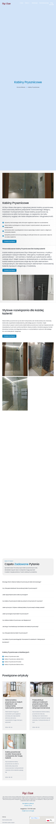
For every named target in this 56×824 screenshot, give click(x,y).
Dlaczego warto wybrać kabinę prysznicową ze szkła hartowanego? (21, 582)
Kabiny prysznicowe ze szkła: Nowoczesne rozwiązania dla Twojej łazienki (13, 755)
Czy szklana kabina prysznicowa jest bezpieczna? (16, 620)
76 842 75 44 (28, 805)
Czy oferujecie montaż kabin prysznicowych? (15, 633)
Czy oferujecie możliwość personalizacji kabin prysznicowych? (19, 588)
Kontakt (51, 4)
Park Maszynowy (44, 3)
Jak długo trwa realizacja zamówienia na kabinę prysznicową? (20, 626)
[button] (28, 581)
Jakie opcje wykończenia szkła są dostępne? (15, 594)
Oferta (27, 3)
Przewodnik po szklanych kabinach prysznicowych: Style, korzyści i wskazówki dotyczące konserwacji (41, 704)
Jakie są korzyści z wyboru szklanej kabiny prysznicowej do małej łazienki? (23, 607)
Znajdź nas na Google (28, 811)
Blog (51, 3)
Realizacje (35, 3)
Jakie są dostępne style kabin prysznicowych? (15, 614)
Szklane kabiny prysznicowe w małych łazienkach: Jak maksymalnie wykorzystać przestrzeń (14, 704)
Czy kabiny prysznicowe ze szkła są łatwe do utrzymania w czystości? (22, 601)
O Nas (21, 3)
